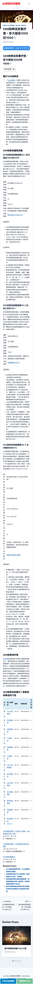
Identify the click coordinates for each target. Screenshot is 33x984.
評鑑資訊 (23, 25)
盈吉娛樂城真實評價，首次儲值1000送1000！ (24, 905)
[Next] (27, 942)
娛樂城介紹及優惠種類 (8, 25)
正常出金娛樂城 (8, 981)
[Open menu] (29, 3)
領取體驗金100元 (14, 363)
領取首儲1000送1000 (15, 215)
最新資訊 (18, 25)
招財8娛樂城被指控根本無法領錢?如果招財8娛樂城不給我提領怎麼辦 (18, 888)
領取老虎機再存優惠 (14, 555)
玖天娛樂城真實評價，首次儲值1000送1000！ (8, 905)
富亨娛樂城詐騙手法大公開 (15, 948)
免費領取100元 (25, 981)
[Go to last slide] (5, 942)
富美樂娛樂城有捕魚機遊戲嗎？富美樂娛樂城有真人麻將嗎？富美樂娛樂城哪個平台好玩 (17, 881)
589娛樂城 (12, 76)
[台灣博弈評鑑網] (11, 3)
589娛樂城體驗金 (9, 857)
